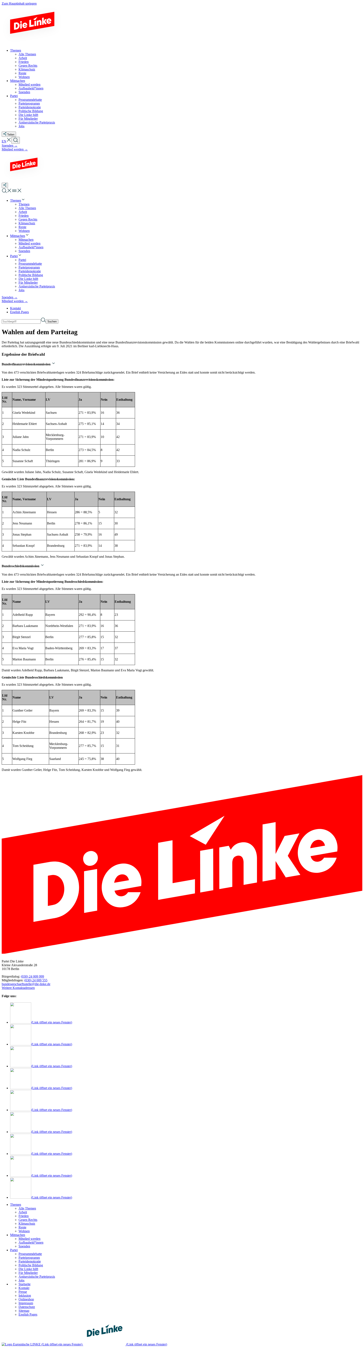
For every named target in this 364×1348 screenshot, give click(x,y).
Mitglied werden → (15, 149)
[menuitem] (17, 200)
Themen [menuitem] (15, 50)
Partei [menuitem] (14, 96)
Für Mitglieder (28, 1273)
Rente (22, 1227)
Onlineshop (26, 1299)
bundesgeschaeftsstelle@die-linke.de (26, 984)
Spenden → (9, 145)
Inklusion (25, 1295)
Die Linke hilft (28, 1269)
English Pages (19, 312)
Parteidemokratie (30, 1261)
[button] (8, 141)
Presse (23, 1291)
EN (4, 141)
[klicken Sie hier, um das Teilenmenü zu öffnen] (5, 185)
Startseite (25, 1284)
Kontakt (15, 308)
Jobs (21, 1280)
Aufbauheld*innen (31, 1242)
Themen (15, 1204)
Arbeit (23, 1212)
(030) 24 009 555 (35, 980)
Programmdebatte (30, 1254)
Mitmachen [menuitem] (17, 81)
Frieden (24, 1216)
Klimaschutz (27, 1223)
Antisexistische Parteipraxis (37, 1276)
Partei (14, 1250)
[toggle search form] (15, 140)
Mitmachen (17, 1235)
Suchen (52, 321)
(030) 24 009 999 (32, 976)
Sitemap (24, 1310)
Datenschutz (27, 1307)
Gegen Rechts (28, 1220)
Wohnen (24, 1231)
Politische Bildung (31, 1265)
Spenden (24, 1246)
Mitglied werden (29, 1238)
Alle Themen (27, 1208)
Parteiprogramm (29, 1257)
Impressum (26, 1303)
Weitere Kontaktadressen (18, 988)
